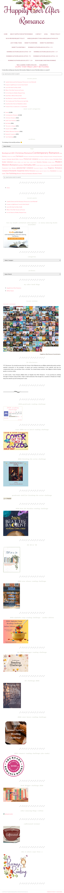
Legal (46, 34)
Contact (38, 34)
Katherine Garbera (49, 159)
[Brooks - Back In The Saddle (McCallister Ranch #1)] (14, 318)
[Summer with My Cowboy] (44, 338)
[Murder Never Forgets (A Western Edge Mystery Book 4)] (14, 329)
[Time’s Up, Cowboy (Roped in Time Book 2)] (44, 344)
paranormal (58, 165)
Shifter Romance (30, 171)
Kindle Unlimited (7, 162)
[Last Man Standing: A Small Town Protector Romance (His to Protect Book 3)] (18, 344)
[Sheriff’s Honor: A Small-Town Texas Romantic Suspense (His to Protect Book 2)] (27, 318)
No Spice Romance (46, 165)
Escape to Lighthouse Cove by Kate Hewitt (16, 84)
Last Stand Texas (25, 162)
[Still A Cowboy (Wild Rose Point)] (40, 334)
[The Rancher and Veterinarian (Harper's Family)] (50, 323)
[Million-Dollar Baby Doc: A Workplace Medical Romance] (21, 328)
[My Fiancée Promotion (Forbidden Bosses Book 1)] (14, 343)
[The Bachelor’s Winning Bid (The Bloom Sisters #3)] (8, 313)
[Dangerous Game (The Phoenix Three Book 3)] (56, 313)
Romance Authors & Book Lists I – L (45, 51)
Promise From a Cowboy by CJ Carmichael (16, 106)
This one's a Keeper (10, 126)
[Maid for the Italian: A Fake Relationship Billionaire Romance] (44, 318)
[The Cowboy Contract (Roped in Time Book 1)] (27, 313)
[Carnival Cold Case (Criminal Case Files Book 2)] (8, 318)
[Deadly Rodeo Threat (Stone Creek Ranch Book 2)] (30, 323)
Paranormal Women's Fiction (40, 168)
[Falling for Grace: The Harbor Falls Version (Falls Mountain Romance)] (30, 308)
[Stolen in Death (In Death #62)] (18, 313)
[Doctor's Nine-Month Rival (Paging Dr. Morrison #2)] (47, 328)
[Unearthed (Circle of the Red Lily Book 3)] (18, 329)
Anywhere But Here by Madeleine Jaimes (16, 103)
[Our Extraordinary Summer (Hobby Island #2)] (37, 333)
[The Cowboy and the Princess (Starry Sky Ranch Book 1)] (18, 349)
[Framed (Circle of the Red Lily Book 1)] (56, 323)
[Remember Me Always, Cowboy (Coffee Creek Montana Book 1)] (21, 338)
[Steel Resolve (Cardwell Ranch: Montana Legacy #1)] (4, 308)
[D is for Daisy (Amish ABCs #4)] (34, 349)
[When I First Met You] (37, 349)
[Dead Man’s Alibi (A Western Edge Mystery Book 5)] (24, 349)
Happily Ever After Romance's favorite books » (50, 354)
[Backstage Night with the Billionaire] (30, 338)
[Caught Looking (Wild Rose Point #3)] (44, 334)
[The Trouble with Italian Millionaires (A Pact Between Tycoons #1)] (44, 328)
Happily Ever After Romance (32, 15)
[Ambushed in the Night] (50, 318)
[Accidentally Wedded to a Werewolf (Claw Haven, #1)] (34, 328)
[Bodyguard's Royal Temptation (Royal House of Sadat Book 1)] (4, 328)
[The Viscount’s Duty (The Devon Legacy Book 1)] (53, 308)
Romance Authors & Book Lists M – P (18, 56)
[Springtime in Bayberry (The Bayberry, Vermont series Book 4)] (44, 313)
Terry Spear (59, 171)
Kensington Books (58, 159)
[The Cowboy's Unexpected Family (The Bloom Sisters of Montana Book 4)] (27, 338)
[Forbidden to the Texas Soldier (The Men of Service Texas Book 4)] (24, 338)
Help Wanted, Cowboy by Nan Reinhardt (15, 98)
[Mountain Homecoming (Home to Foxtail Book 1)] (24, 308)
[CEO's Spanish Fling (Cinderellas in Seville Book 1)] (11, 338)
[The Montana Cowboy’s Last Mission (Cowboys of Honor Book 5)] (8, 308)
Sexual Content (9, 128)
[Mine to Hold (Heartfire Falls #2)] (34, 308)
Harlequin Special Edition (13, 159)
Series (7, 112)
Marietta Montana (42, 162)
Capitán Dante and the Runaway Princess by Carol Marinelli (20, 82)
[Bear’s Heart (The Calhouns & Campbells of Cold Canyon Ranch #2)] (30, 318)
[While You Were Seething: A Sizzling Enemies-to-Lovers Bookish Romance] (53, 328)
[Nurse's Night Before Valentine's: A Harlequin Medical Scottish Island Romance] (37, 313)
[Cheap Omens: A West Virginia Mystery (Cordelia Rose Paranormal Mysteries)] (4, 344)
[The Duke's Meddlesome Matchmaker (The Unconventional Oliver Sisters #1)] (34, 313)
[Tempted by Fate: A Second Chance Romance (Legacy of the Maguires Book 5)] (18, 338)
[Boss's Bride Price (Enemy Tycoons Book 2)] (11, 333)
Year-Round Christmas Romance (45, 60)
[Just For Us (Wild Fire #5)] (18, 318)
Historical (21, 159)
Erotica (8, 156)
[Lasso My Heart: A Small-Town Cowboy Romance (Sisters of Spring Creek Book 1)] (27, 349)
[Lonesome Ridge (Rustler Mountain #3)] (30, 328)
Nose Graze (59, 891)
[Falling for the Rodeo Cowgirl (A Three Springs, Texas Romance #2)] (56, 318)
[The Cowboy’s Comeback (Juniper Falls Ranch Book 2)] (14, 313)
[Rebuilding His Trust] (8, 323)
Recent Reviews (9, 304)
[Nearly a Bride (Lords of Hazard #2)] (53, 333)
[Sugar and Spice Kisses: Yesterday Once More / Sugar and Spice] (21, 318)
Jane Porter (41, 159)
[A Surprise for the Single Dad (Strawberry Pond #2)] (24, 343)
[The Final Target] (11, 344)
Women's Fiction (37, 173)
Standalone (53, 171)
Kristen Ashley (16, 162)
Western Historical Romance (25, 173)
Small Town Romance (10, 120)
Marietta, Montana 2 (47, 43)
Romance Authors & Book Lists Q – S (45, 56)
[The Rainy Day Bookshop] (34, 344)
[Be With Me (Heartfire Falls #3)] (53, 338)
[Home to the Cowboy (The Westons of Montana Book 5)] (27, 333)
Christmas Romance (10, 118)
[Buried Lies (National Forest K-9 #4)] (30, 313)
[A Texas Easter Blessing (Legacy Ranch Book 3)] (27, 328)
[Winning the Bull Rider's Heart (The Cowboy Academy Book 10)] (40, 318)
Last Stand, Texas (16, 43)
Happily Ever (12, 412)
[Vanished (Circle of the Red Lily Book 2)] (11, 329)
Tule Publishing (9, 137)
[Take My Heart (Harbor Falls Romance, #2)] (53, 323)
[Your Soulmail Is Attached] (44, 323)
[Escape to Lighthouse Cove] (30, 349)
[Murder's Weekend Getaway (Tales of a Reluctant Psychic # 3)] (11, 308)
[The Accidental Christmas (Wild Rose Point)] (47, 333)
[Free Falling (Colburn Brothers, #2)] (14, 323)
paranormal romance (25, 168)
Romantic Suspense (10, 134)
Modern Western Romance (12, 131)
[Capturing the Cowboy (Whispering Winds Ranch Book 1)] (37, 338)
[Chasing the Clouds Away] (40, 338)
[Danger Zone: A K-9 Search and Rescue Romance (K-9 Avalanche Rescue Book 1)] (24, 323)
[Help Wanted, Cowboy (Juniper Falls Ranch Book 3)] (21, 349)
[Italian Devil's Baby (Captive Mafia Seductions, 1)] (53, 343)
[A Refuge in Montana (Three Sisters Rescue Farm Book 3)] (27, 343)
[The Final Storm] (50, 313)
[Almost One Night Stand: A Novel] (27, 308)
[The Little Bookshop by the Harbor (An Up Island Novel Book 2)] (50, 333)
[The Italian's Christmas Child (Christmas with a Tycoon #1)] (18, 308)
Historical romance (31, 159)
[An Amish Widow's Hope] (4, 318)
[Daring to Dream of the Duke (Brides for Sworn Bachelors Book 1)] (8, 328)
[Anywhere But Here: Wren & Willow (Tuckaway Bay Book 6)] (11, 349)
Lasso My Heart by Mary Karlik (13, 87)
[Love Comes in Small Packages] (50, 328)
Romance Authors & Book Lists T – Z (20, 60)
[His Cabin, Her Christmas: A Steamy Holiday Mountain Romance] (50, 308)
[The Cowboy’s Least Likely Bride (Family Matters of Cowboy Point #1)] (21, 313)
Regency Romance (55, 168)
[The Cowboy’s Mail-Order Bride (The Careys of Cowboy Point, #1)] (44, 308)
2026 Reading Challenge (13, 409)
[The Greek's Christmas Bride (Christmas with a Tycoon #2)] (21, 308)
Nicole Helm (39, 165)
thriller (3, 173)
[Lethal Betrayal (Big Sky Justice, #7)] (47, 338)
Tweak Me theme (51, 891)
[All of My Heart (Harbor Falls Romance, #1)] (47, 323)
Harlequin (19, 156)
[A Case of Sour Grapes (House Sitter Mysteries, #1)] (14, 333)
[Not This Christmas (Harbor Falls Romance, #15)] (37, 308)
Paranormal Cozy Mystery (9, 168)
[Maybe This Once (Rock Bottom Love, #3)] (18, 323)
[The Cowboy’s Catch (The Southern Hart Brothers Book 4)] (47, 344)
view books (20, 419)
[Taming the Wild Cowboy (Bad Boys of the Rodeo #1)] (21, 333)
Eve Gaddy (13, 156)
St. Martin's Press (46, 171)
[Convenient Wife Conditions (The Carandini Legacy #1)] (11, 318)
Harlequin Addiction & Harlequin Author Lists (42, 38)
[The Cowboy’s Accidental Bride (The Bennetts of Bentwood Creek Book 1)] (24, 333)
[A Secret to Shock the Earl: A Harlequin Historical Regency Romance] (34, 323)
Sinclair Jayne (39, 171)
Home (5, 34)
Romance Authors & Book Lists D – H (19, 51)
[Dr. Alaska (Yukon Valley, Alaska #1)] (4, 313)
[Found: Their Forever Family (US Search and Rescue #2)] (30, 333)
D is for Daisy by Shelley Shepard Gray (15, 93)
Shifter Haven (10, 290)
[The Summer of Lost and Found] (21, 323)
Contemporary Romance (11, 115)
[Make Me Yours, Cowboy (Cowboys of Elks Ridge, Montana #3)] (47, 313)
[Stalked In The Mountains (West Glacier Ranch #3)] (53, 318)
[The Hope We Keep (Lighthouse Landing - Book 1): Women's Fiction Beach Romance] (56, 308)
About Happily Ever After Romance (21, 34)
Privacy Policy (55, 34)
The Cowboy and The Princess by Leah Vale (16, 101)
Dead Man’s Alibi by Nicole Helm (13, 95)
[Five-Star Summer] (40, 344)
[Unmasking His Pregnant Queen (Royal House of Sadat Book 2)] (50, 338)
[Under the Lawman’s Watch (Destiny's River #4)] (47, 308)
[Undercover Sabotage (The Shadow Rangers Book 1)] (21, 343)
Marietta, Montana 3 (18, 47)
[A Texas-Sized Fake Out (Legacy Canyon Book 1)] (40, 313)
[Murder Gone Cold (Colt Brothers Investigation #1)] (8, 334)
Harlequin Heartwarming (29, 156)
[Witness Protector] (4, 323)
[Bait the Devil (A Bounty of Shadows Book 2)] (37, 318)
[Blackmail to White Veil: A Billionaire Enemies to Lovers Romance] (27, 323)
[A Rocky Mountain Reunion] (40, 328)
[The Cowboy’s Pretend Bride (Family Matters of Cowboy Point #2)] (8, 344)
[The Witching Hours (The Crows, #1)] (11, 323)
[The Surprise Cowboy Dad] (34, 338)
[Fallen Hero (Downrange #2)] (53, 313)
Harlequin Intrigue (39, 156)
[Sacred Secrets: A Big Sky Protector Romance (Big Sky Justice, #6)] (40, 308)
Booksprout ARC (8, 153)
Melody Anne (51, 162)
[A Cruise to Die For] (56, 328)
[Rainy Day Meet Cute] (37, 344)
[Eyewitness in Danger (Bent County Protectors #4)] (24, 328)
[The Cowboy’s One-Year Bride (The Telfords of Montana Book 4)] (56, 344)
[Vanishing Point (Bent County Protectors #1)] (56, 333)
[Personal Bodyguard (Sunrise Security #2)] (40, 323)
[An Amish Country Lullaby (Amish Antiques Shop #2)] (37, 323)
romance (5, 171)
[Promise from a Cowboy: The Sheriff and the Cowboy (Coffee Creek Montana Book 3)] (14, 349)
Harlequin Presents (48, 156)
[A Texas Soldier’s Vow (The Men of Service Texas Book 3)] (24, 313)
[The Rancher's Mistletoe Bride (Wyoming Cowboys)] (4, 334)
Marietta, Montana (31, 43)
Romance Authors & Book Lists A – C (40, 47)
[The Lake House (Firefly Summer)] (4, 349)
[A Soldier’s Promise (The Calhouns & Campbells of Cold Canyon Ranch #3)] (34, 318)
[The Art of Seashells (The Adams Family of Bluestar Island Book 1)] (4, 338)
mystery (20, 165)
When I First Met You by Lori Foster (14, 90)
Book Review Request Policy (15, 38)
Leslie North (33, 162)
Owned (52, 165)
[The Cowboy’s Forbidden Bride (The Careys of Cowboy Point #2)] (11, 313)
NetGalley (8, 123)
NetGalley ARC (30, 165)
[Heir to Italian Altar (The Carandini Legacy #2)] (34, 333)
